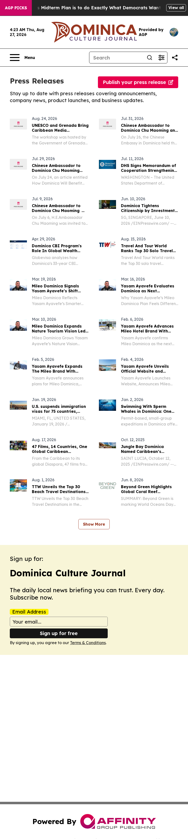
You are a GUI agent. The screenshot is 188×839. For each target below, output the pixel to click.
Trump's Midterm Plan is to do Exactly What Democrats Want (91, 8)
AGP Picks (16, 7)
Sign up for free (59, 633)
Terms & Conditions (88, 642)
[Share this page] (174, 57)
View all (176, 7)
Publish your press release (134, 82)
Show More (94, 524)
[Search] (149, 57)
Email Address (29, 612)
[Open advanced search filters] (161, 57)
